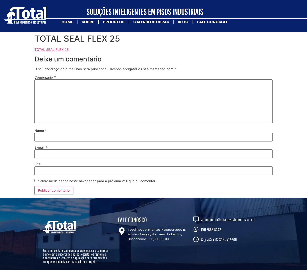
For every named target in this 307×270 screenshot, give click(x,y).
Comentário (45, 77)
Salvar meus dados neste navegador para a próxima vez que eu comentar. (97, 181)
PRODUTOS (113, 21)
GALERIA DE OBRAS (151, 21)
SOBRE (88, 21)
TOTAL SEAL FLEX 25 (51, 49)
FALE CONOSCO (212, 21)
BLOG (183, 21)
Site (37, 164)
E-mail (40, 147)
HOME (67, 21)
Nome (40, 130)
